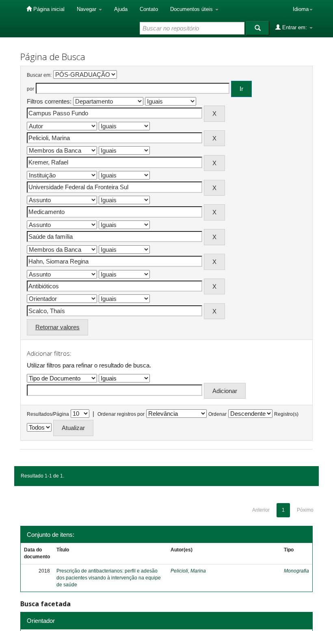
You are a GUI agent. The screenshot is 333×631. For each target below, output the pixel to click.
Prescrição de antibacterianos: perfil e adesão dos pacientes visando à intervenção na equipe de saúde (108, 578)
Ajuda (121, 9)
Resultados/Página (48, 414)
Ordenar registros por (121, 414)
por (30, 89)
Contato (149, 9)
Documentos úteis (192, 9)
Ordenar (217, 414)
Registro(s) (286, 414)
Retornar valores (57, 327)
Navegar (87, 9)
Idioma (301, 9)
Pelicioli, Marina (188, 571)
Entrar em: (295, 27)
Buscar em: (39, 75)
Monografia (296, 571)
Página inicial (48, 9)
